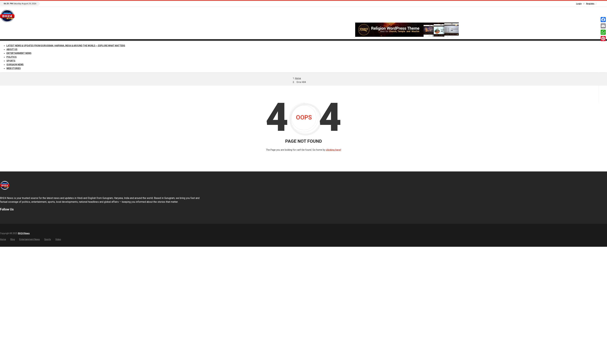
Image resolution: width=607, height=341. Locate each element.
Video (58, 239)
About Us (11, 49)
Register (590, 3)
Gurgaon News (15, 64)
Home (298, 78)
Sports (10, 61)
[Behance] (5, 216)
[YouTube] (605, 3)
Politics (11, 57)
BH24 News (24, 233)
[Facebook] (599, 3)
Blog (12, 239)
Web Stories (13, 68)
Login (579, 3)
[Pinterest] (603, 38)
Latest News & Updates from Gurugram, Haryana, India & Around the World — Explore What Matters (65, 45)
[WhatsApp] (603, 32)
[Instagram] (602, 3)
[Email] (603, 26)
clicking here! (333, 149)
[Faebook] (1, 216)
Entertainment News (18, 53)
